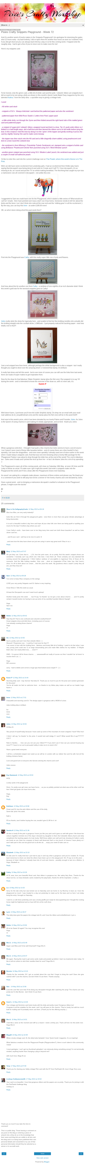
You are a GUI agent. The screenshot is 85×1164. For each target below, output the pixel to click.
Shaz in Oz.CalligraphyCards (17, 509)
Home (42, 1153)
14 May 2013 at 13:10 (20, 971)
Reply (8, 544)
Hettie (8, 616)
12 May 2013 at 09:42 (19, 616)
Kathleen (9, 806)
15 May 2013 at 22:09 (20, 1035)
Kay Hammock (11, 775)
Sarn (8, 576)
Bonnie (9, 971)
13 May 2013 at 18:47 (18, 912)
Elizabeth (9, 852)
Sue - (8, 986)
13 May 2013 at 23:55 (19, 925)
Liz (7, 888)
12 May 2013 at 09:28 (18, 576)
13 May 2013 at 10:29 (19, 872)
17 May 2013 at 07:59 (18, 1066)
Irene (8, 697)
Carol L (9, 1002)
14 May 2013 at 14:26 (20, 1002)
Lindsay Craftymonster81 (15, 1079)
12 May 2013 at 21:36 (21, 830)
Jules (3, 321)
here (25, 205)
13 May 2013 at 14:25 (17, 888)
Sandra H (9, 830)
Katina (10, 97)
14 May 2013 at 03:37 (19, 956)
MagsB (9, 1035)
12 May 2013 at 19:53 (25, 775)
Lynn (8, 912)
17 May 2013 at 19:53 (34, 1079)
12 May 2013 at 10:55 (17, 638)
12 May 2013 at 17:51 (18, 697)
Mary (8, 551)
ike (7, 638)
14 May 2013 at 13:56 (18, 986)
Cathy (26, 257)
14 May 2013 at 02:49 (19, 943)
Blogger (46, 1162)
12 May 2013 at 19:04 (19, 724)
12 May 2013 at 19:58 (21, 806)
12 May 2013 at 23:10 (21, 852)
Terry (8, 1066)
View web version (42, 1158)
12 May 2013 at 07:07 (18, 551)
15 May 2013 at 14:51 (19, 1019)
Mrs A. (8, 943)
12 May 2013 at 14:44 (20, 678)
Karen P (9, 678)
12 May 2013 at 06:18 (36, 509)
